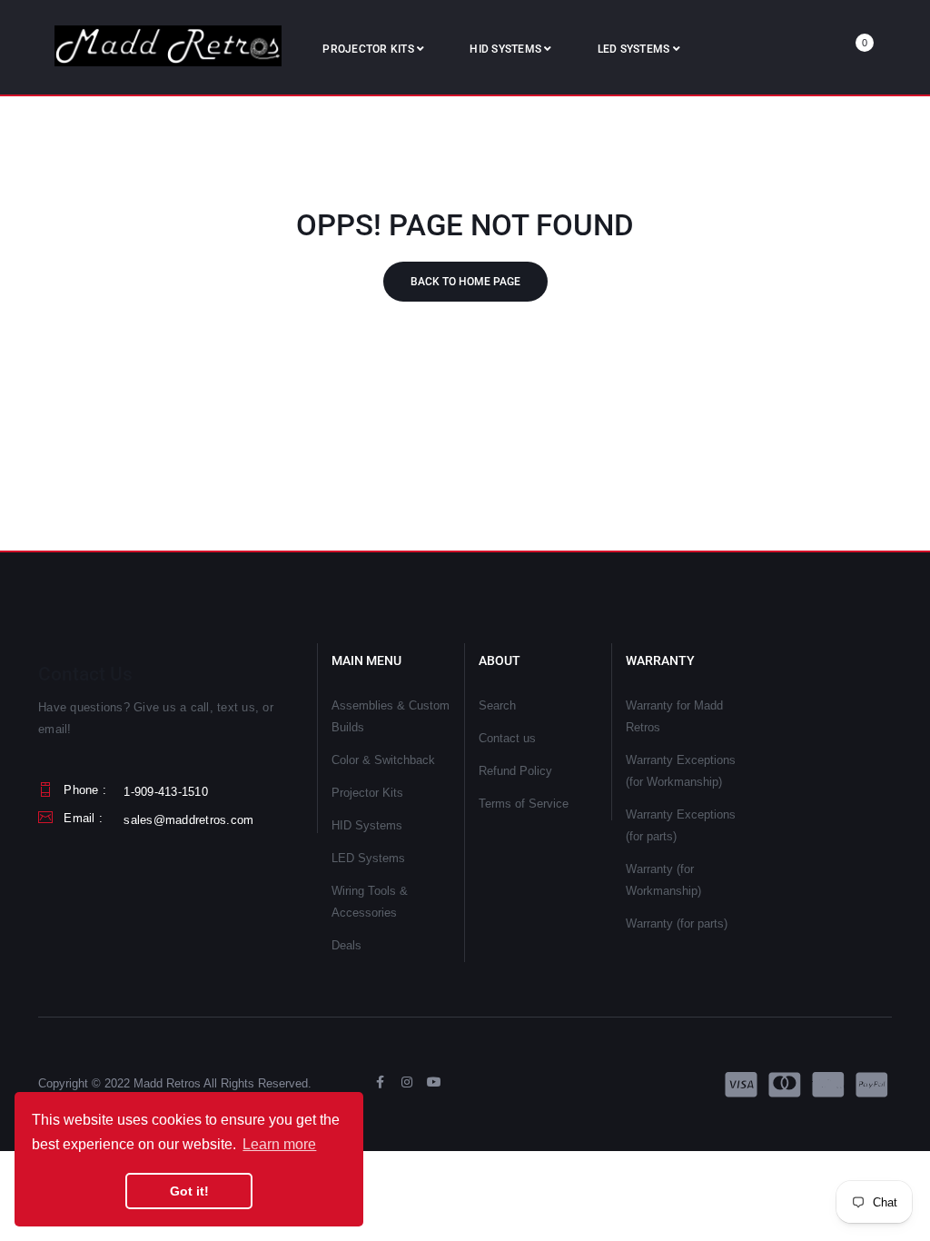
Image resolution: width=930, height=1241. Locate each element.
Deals (346, 945)
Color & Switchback (383, 760)
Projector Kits (367, 792)
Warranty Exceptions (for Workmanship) (681, 771)
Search (497, 705)
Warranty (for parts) (676, 923)
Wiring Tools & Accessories (369, 901)
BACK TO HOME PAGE (465, 281)
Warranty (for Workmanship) (663, 880)
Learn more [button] (279, 1144)
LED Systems (368, 858)
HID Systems (366, 825)
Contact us (507, 738)
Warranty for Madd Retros (674, 716)
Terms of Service (524, 803)
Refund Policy (515, 771)
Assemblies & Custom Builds (390, 716)
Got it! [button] (189, 1191)
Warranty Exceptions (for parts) (681, 825)
